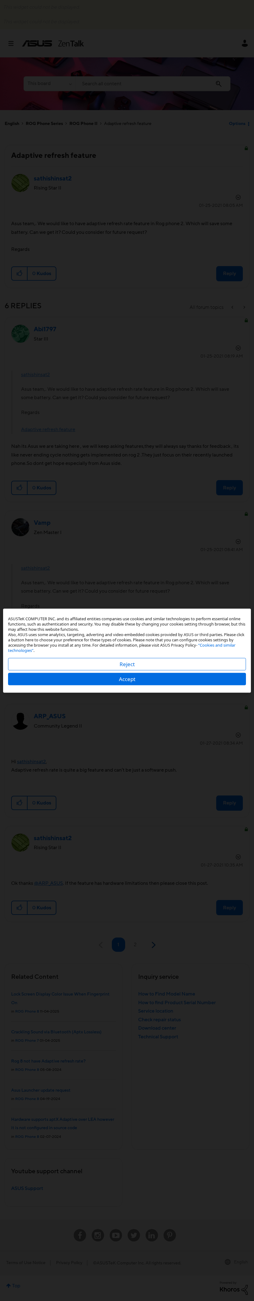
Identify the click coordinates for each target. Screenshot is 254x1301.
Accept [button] (127, 678)
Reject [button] (127, 663)
